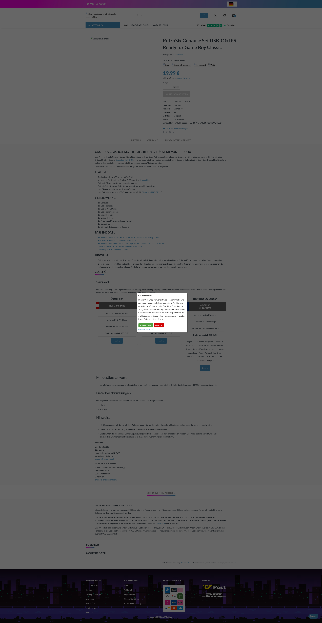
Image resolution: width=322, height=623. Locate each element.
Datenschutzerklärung (153, 319)
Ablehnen (159, 325)
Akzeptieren (146, 325)
